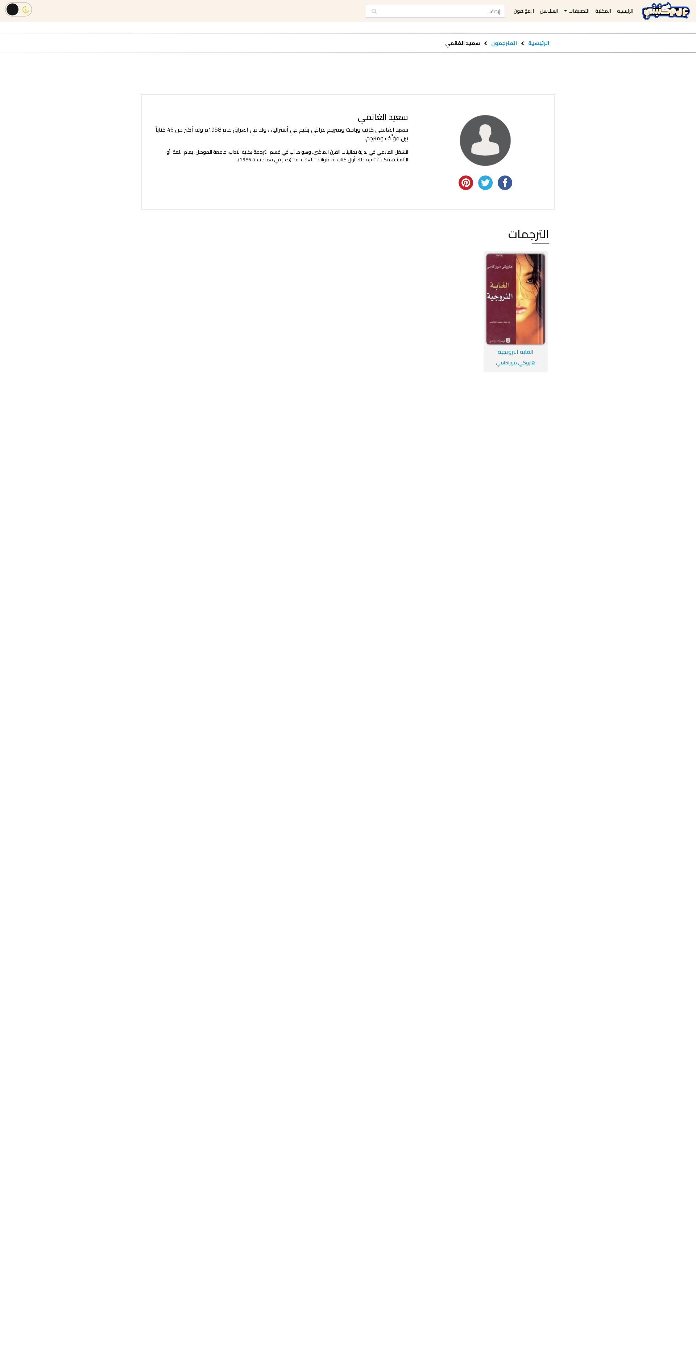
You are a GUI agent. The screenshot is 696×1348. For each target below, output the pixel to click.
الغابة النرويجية (516, 351)
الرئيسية (538, 43)
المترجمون (503, 43)
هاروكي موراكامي (515, 362)
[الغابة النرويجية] (515, 299)
